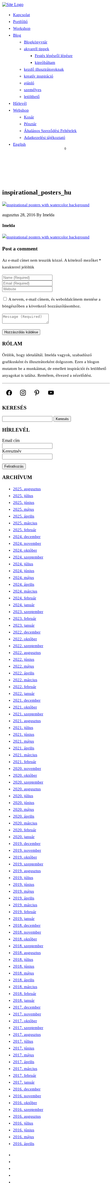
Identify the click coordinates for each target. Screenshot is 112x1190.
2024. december (27, 536)
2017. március (25, 1068)
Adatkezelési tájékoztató (44, 137)
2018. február (24, 993)
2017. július (23, 1041)
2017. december (27, 1007)
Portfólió (20, 21)
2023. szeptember (28, 611)
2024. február (24, 598)
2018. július (23, 959)
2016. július (23, 1123)
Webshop (21, 110)
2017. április (23, 1062)
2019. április (23, 898)
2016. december (27, 1089)
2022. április (23, 673)
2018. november (27, 932)
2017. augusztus (27, 1034)
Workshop (21, 28)
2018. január (24, 1000)
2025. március (25, 523)
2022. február (24, 686)
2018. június (23, 966)
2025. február (24, 530)
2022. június (23, 659)
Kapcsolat (21, 15)
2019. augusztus (27, 871)
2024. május (23, 577)
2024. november (27, 543)
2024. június (23, 571)
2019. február (24, 912)
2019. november (27, 850)
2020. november (27, 768)
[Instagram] (23, 393)
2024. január (24, 605)
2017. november (27, 1014)
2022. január (24, 693)
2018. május (23, 973)
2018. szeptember (28, 946)
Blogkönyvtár (35, 42)
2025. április (23, 516)
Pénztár (30, 124)
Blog (17, 35)
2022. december (27, 632)
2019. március (25, 905)
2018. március (25, 987)
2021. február (24, 762)
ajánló (29, 83)
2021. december (27, 700)
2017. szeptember (28, 1027)
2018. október (25, 939)
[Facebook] (9, 393)
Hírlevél (20, 103)
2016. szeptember (28, 1109)
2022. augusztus (27, 652)
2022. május (23, 666)
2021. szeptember (28, 714)
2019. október (25, 857)
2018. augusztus (27, 952)
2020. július (23, 796)
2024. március (25, 591)
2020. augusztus (27, 789)
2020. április (23, 816)
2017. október (25, 1021)
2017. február (24, 1075)
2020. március (25, 823)
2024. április (23, 584)
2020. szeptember (28, 782)
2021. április (23, 748)
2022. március (25, 680)
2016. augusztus (27, 1116)
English (19, 144)
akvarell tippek (36, 49)
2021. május (23, 741)
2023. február (24, 618)
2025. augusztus (27, 489)
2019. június (23, 884)
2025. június (23, 502)
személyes (32, 90)
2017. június (23, 1048)
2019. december (27, 843)
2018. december (27, 925)
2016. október (25, 1103)
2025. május (23, 509)
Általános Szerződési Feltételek (50, 130)
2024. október (25, 550)
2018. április (23, 980)
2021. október (25, 707)
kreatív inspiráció (38, 76)
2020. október (25, 775)
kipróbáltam (45, 62)
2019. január (24, 918)
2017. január (24, 1082)
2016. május (23, 1137)
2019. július (23, 877)
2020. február (24, 830)
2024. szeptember (28, 557)
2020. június (23, 802)
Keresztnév (11, 451)
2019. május (23, 891)
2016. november (27, 1096)
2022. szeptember (28, 646)
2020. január (24, 837)
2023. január (24, 625)
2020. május (23, 809)
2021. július (23, 727)
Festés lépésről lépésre (54, 55)
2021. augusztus (27, 721)
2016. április (23, 1143)
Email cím (11, 440)
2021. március (25, 755)
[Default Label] (37, 393)
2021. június (23, 734)
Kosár (29, 117)
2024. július (23, 564)
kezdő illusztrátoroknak (44, 69)
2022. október (25, 639)
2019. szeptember (28, 864)
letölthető (32, 96)
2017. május (23, 1055)
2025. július (23, 496)
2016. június (23, 1130)
